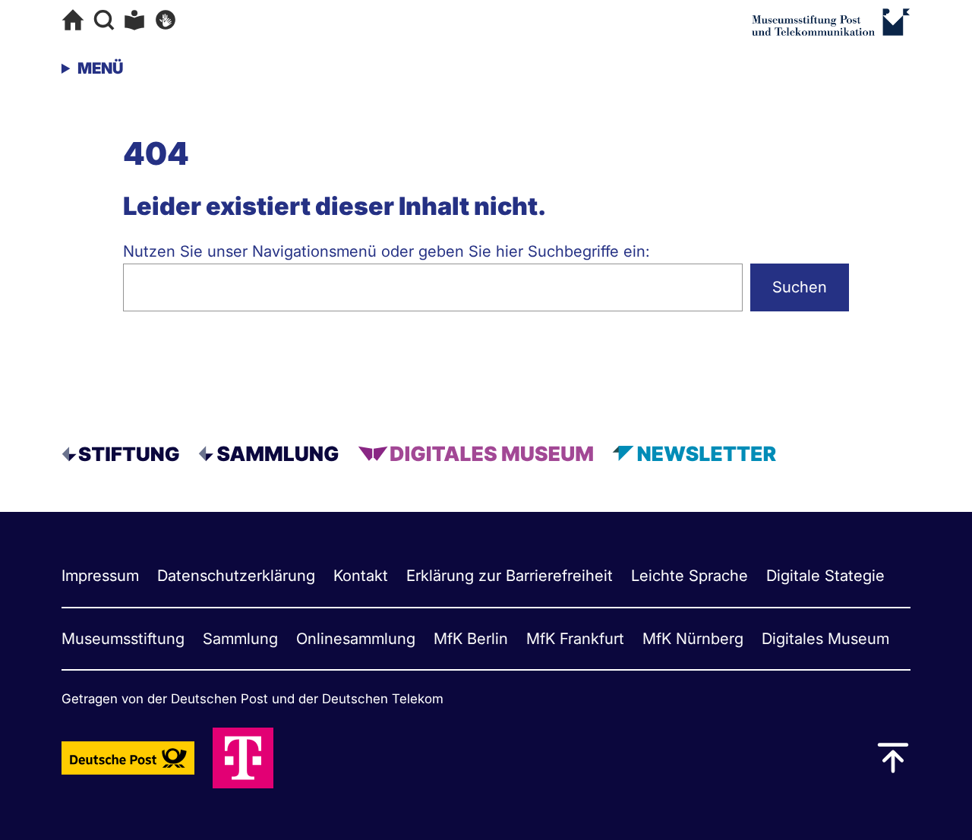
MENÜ (100, 67)
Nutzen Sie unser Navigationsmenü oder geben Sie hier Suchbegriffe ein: (386, 251)
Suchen (799, 286)
